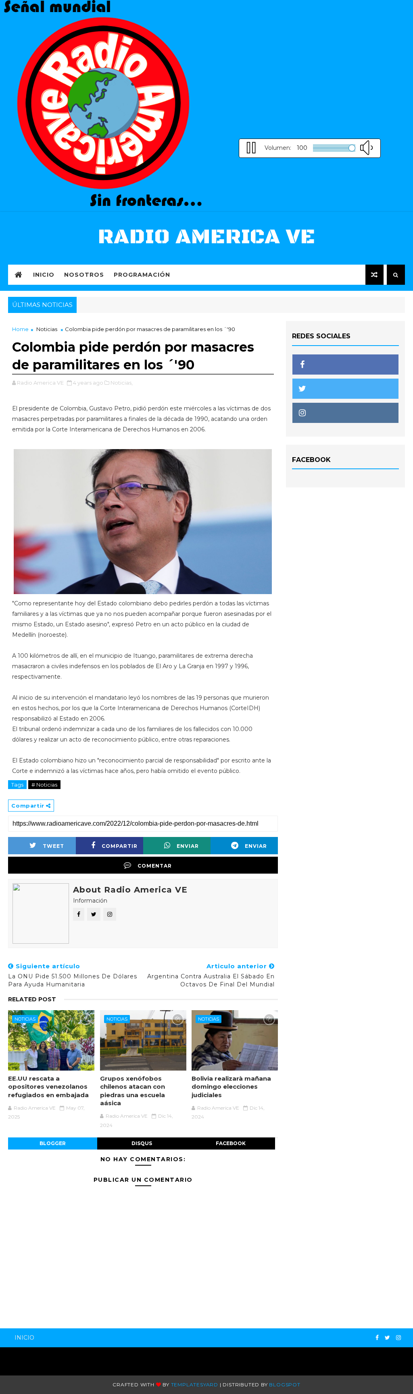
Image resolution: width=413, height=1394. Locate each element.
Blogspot (284, 1385)
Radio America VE (206, 237)
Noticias (46, 329)
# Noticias (44, 784)
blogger (53, 1143)
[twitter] (387, 1337)
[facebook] (377, 1337)
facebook (231, 1143)
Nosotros (84, 274)
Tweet (53, 846)
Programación (142, 274)
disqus (141, 1143)
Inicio (43, 274)
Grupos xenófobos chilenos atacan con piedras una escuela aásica (132, 1091)
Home (20, 329)
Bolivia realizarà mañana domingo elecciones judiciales (231, 1087)
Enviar (188, 846)
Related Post (32, 999)
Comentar (155, 866)
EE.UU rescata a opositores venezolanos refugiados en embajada (48, 1087)
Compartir (120, 846)
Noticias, (122, 382)
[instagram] (398, 1337)
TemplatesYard (194, 1385)
